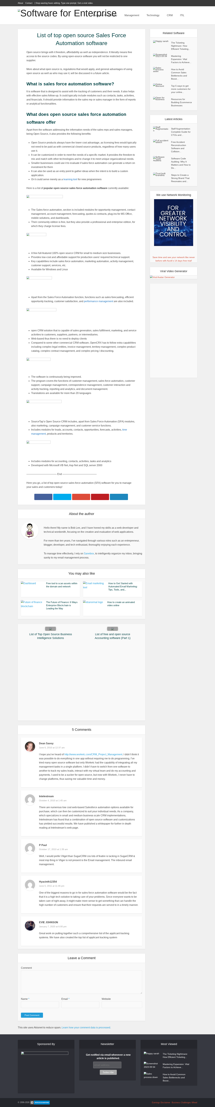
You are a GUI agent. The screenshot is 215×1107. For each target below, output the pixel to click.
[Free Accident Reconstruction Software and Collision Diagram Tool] (162, 141)
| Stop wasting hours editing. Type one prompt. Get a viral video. (64, 3)
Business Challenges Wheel (184, 1102)
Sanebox (89, 553)
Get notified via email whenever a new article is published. (108, 1056)
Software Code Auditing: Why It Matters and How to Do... (181, 163)
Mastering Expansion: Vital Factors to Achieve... (181, 59)
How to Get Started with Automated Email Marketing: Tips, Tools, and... (122, 586)
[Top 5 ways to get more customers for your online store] (162, 85)
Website (106, 999)
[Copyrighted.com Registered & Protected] (40, 1102)
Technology (153, 15)
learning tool (70, 179)
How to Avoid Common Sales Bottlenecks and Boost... (179, 74)
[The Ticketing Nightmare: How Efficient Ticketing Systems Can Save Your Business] (162, 41)
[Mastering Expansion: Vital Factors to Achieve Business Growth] (162, 55)
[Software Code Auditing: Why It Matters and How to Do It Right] (162, 158)
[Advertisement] (81, 681)
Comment (26, 968)
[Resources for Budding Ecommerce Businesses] (162, 98)
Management (131, 15)
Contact (28, 3)
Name (25, 999)
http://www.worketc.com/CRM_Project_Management (93, 754)
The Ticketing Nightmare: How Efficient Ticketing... (180, 45)
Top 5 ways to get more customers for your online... (181, 89)
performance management (98, 301)
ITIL (182, 15)
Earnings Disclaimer (161, 1102)
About (20, 3)
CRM (170, 15)
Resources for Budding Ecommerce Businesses (181, 102)
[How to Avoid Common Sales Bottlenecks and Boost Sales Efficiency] (162, 69)
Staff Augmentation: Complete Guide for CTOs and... (181, 131)
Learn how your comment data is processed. (86, 1027)
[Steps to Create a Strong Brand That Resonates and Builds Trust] (162, 174)
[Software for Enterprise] (67, 13)
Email (65, 999)
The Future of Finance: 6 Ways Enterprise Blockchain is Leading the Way (62, 605)
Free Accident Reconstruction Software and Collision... (178, 147)
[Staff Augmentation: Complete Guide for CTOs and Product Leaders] (162, 129)
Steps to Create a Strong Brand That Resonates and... (180, 178)
